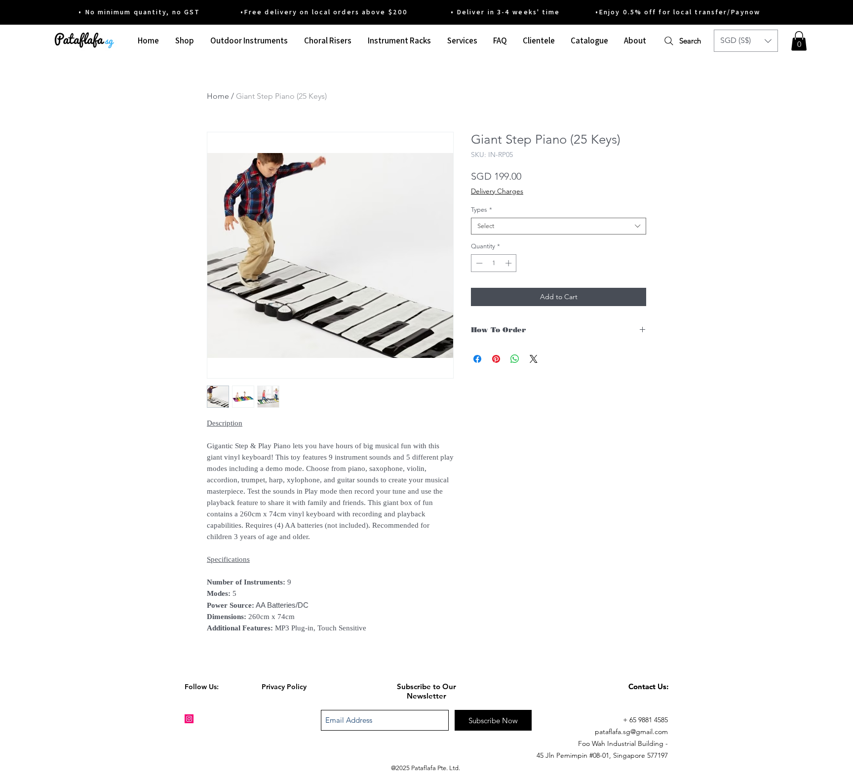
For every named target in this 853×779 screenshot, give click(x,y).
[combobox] (558, 226)
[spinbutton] (494, 263)
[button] (746, 41)
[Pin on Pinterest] (496, 359)
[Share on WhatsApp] (515, 359)
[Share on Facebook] (477, 359)
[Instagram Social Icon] (189, 718)
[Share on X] (534, 359)
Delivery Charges (497, 191)
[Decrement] (478, 263)
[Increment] (509, 263)
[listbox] (746, 41)
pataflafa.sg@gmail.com (631, 731)
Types (481, 209)
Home (218, 96)
